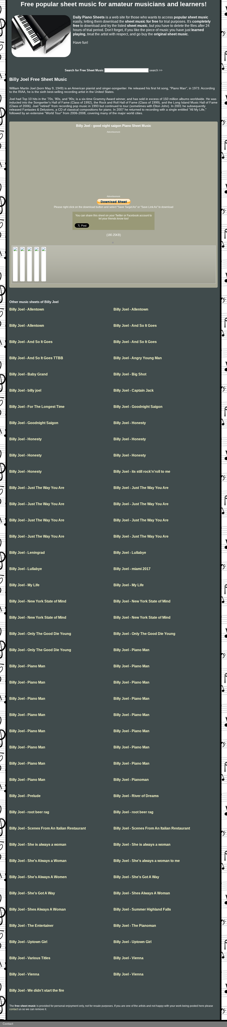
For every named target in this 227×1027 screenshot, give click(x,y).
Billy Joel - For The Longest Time (37, 407)
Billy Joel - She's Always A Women (38, 877)
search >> (155, 70)
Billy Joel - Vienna (128, 958)
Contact (8, 1023)
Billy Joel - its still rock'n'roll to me (142, 471)
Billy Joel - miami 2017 (132, 569)
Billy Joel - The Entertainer (31, 925)
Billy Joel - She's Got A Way (136, 877)
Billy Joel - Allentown (26, 309)
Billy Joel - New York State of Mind (37, 601)
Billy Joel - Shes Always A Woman (142, 893)
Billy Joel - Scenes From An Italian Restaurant (47, 828)
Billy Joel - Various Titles (29, 958)
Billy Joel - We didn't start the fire (36, 990)
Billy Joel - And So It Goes (135, 325)
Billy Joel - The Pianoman (135, 925)
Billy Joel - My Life (24, 585)
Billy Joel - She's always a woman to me (147, 861)
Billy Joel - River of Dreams (136, 796)
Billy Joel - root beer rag (29, 812)
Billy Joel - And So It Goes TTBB (36, 358)
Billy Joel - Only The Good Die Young (40, 634)
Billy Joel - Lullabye (130, 552)
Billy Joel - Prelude (25, 796)
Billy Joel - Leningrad (27, 552)
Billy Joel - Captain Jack (134, 390)
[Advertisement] (113, 164)
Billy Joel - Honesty (130, 423)
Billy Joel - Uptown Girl (28, 942)
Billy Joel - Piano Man (131, 650)
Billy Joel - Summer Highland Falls (142, 909)
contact (13, 1009)
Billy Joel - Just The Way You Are (36, 488)
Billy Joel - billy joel (25, 390)
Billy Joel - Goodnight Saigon (138, 407)
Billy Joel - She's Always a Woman (38, 861)
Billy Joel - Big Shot (130, 374)
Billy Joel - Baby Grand (28, 374)
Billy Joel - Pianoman (131, 780)
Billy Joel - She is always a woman (37, 844)
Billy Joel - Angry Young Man (138, 358)
